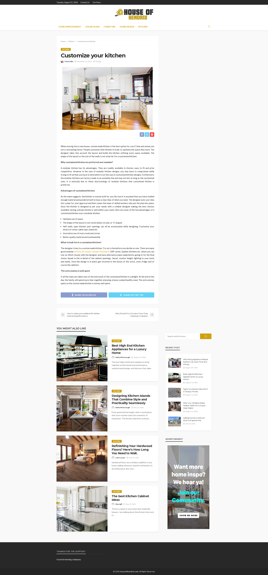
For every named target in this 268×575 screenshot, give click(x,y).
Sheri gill (118, 504)
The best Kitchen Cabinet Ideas (130, 498)
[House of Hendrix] (134, 14)
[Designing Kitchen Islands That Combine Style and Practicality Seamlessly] (82, 408)
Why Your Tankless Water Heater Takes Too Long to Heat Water (194, 405)
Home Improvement (70, 26)
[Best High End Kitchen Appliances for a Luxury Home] (82, 358)
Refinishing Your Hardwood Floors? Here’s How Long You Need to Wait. (132, 449)
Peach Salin (68, 61)
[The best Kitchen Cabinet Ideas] (82, 509)
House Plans (92, 26)
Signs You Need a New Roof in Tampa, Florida (195, 390)
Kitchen (142, 26)
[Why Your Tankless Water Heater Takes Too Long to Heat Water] (174, 406)
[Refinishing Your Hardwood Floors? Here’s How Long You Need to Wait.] (82, 459)
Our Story (97, 2)
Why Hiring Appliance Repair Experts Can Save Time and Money (195, 361)
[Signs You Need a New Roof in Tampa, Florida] (174, 393)
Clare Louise (120, 458)
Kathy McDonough (122, 357)
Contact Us (84, 2)
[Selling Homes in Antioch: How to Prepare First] (174, 421)
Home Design (127, 26)
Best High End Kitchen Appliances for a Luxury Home (129, 349)
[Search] (209, 26)
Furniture (109, 26)
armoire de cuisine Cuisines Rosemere (91, 251)
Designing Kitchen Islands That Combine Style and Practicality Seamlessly (131, 399)
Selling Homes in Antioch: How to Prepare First (194, 419)
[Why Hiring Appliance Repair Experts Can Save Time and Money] (174, 363)
